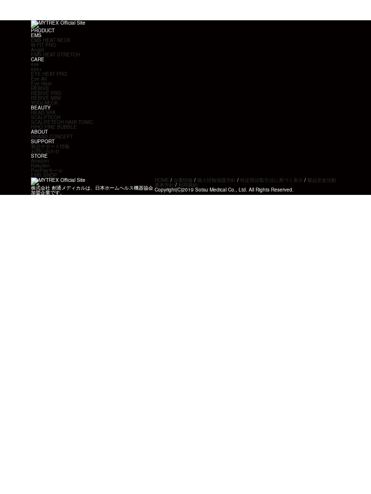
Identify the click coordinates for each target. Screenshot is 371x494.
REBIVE (40, 88)
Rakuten (40, 165)
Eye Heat (41, 83)
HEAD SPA (43, 112)
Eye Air (39, 78)
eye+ (36, 69)
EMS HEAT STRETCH (55, 54)
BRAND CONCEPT (52, 136)
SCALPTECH (45, 117)
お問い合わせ (45, 151)
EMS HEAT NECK (51, 40)
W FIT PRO (43, 44)
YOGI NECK (44, 102)
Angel (37, 49)
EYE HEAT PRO (49, 73)
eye (35, 64)
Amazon (40, 160)
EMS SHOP (44, 175)
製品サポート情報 (50, 146)
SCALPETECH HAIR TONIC (62, 122)
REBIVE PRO (46, 93)
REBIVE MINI (46, 98)
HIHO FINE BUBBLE (54, 127)
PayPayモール (47, 170)
